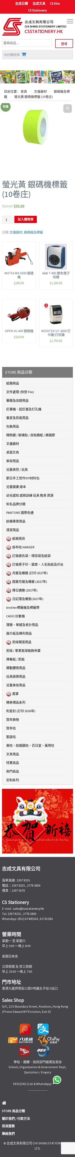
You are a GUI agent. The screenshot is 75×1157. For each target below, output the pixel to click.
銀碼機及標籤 (33, 232)
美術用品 (12, 461)
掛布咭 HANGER (23, 547)
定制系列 (12, 780)
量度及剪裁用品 (17, 418)
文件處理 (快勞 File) (20, 392)
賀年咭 (11, 728)
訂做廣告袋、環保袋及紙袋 (31, 556)
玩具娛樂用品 (15, 676)
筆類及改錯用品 (17, 401)
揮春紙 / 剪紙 (15, 659)
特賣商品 (12, 763)
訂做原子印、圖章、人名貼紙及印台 (37, 564)
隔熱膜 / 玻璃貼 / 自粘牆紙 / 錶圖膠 (30, 435)
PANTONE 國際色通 (20, 513)
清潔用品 (12, 530)
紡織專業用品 (15, 521)
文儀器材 (40, 91)
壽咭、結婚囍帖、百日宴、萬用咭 (30, 745)
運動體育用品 (15, 668)
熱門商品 (12, 771)
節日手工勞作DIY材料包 (22, 478)
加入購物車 (26, 219)
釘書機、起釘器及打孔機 (23, 409)
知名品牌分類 (15, 504)
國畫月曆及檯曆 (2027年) (29, 582)
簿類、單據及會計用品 (22, 625)
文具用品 (12, 754)
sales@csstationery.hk (28, 909)
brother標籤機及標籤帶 (22, 607)
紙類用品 (12, 383)
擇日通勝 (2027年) (24, 590)
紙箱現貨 (18, 538)
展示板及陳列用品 (19, 633)
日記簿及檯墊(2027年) (27, 599)
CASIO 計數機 (15, 616)
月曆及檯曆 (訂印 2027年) (30, 573)
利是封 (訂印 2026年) (20, 711)
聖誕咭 (11, 737)
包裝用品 (12, 426)
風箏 (15, 694)
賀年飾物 (12, 720)
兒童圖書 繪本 (16, 487)
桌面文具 (12, 452)
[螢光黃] (37, 127)
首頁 (24, 91)
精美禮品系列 (15, 702)
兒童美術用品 (15, 685)
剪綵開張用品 (21, 642)
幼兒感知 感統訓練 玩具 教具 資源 (29, 495)
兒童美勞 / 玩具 (17, 469)
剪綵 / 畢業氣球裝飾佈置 (23, 651)
